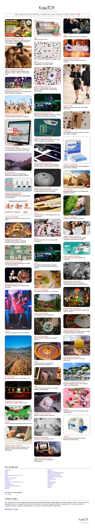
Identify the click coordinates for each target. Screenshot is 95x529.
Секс (49, 480)
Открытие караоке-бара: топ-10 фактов (17, 332)
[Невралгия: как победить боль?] (47, 435)
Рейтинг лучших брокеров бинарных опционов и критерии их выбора (74, 238)
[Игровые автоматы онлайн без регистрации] (47, 456)
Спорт (49, 484)
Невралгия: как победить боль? (44, 439)
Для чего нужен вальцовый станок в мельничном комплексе (74, 438)
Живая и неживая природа (56, 472)
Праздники (51, 483)
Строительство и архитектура (14, 482)
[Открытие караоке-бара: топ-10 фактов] (18, 329)
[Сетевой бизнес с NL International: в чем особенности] (76, 407)
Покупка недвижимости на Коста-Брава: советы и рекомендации (75, 384)
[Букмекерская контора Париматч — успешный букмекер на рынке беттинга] (76, 279)
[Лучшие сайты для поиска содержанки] (76, 33)
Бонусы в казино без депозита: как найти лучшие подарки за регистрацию (47, 140)
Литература (51, 478)
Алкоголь (8, 470)
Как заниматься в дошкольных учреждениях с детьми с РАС (43, 63)
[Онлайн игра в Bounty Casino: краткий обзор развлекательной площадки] (47, 186)
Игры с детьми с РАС (40, 39)
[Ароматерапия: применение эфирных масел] (47, 334)
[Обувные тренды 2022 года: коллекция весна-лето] (76, 103)
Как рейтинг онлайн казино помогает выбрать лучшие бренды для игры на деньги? (46, 266)
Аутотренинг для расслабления (44, 315)
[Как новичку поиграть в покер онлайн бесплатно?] (47, 236)
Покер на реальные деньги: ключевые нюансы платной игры (46, 388)
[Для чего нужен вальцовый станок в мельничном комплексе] (76, 434)
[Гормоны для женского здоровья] (76, 215)
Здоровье (36, 14)
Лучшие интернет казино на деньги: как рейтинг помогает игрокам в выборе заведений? (17, 448)
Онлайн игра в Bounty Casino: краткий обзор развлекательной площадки (46, 190)
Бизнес (50, 470)
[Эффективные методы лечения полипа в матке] (18, 214)
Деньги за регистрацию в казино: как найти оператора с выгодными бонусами (47, 115)
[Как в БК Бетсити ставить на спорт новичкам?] (76, 355)
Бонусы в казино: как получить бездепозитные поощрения (44, 363)
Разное (7, 488)
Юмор (49, 487)
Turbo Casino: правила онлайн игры (16, 402)
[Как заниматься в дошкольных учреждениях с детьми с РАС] (47, 59)
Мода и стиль (52, 479)
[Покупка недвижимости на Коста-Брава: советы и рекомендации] (76, 380)
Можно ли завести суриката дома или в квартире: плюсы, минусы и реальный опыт (17, 73)
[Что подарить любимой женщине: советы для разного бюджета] (76, 128)
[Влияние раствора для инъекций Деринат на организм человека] (76, 162)
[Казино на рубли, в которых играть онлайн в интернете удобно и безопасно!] (76, 327)
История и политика (54, 475)
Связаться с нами (11, 509)
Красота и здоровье (11, 478)
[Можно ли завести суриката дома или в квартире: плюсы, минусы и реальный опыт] (18, 67)
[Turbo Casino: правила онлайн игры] (18, 399)
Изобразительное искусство (14, 475)
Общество (23, 14)
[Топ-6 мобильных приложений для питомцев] (76, 254)
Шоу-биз (7, 487)
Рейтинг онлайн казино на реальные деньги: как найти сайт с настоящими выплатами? (45, 89)
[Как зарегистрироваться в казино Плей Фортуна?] (18, 282)
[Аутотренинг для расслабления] (47, 311)
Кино (17, 14)
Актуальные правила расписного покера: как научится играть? (17, 264)
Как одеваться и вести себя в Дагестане (17, 378)
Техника (58, 14)
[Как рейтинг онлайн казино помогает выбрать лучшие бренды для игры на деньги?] (47, 261)
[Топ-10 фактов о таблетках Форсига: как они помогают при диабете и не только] (18, 145)
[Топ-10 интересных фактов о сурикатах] (18, 113)
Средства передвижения (12, 486)
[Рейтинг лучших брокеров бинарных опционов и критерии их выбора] (76, 234)
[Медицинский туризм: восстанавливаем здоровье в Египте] (76, 187)
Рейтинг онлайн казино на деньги (44, 415)
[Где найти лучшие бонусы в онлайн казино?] (76, 56)
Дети (30, 14)
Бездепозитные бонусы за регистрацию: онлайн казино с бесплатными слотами (46, 165)
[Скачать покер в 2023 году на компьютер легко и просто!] (76, 306)
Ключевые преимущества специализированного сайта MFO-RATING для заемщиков (17, 196)
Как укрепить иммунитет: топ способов (46, 291)
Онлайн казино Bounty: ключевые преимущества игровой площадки (15, 241)
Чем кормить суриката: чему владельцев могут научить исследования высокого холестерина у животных (18, 42)
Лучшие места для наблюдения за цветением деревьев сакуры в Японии (17, 174)
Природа (73, 14)
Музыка (66, 14)
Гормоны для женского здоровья (73, 218)
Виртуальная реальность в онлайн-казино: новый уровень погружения (18, 92)
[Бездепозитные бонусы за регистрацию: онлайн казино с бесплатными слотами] (47, 161)
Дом (53, 14)
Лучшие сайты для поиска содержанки (75, 36)
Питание (7, 483)
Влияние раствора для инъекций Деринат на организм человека (76, 167)
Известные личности (54, 474)
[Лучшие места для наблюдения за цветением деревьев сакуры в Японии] (18, 170)
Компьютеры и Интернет (55, 476)
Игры (6, 474)
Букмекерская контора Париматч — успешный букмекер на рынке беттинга (75, 283)
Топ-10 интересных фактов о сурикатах (17, 116)
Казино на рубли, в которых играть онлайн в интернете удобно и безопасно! (76, 332)
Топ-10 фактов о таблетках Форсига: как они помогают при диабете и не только (17, 149)
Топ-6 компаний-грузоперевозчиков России (18, 423)
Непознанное (52, 482)
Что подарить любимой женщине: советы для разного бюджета (76, 133)
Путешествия (45, 14)
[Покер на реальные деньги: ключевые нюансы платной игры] (47, 384)
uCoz (88, 522)
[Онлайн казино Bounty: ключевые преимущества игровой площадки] (18, 237)
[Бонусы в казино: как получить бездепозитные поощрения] (47, 359)
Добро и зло (51, 471)
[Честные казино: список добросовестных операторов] (47, 211)
